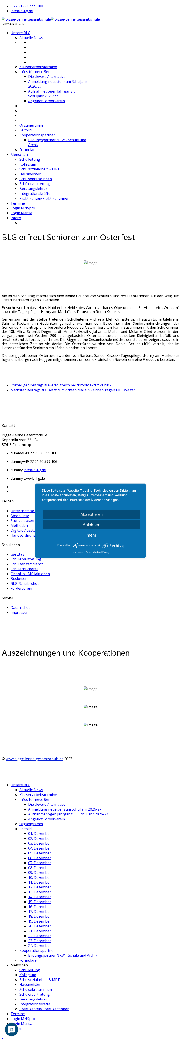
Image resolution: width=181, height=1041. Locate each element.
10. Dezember (39, 877)
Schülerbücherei (24, 568)
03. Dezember (39, 843)
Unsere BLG (20, 32)
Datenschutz (21, 607)
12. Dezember (39, 887)
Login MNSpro (23, 208)
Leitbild (25, 130)
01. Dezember (39, 833)
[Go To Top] (2, 1036)
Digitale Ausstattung (28, 530)
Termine (18, 203)
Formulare (28, 149)
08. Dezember (39, 867)
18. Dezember (39, 916)
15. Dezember (39, 901)
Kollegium (27, 164)
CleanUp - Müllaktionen (30, 573)
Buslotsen (19, 578)
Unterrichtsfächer (25, 510)
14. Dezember (39, 896)
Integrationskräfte (34, 193)
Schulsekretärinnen (35, 178)
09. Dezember (39, 872)
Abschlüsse (20, 515)
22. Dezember (39, 935)
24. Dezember (39, 945)
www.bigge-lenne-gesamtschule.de (34, 758)
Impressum (20, 612)
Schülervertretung (34, 183)
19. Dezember (39, 921)
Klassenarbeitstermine (38, 66)
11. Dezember (39, 882)
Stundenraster (23, 520)
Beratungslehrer (33, 188)
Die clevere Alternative (46, 76)
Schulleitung (29, 159)
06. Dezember (39, 858)
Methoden (19, 525)
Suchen (8, 24)
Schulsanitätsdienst (27, 564)
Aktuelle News (31, 37)
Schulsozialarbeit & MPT (39, 169)
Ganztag (18, 554)
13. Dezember (39, 892)
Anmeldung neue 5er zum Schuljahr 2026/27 (64, 809)
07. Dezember (39, 862)
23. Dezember (39, 940)
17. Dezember (39, 911)
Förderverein (21, 588)
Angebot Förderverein (46, 100)
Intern (16, 217)
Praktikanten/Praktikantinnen (44, 198)
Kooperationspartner (37, 135)
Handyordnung (23, 535)
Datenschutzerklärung (97, 551)
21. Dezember (39, 931)
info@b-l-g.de (22, 10)
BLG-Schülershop (25, 583)
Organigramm (31, 125)
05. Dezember (39, 853)
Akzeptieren (91, 514)
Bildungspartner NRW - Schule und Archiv (62, 955)
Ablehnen (91, 524)
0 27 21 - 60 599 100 (27, 6)
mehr (91, 535)
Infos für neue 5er (34, 71)
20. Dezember (39, 926)
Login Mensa (21, 213)
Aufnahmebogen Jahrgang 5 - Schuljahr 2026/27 (53, 93)
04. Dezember (39, 848)
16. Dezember (39, 906)
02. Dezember (39, 838)
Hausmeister (30, 174)
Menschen (19, 154)
